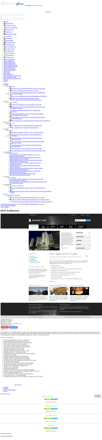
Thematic (34, 204)
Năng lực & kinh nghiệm (9, 390)
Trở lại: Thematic (5, 207)
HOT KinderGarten (11, 205)
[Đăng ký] (13, 328)
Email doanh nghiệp (8, 74)
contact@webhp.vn (48, 11)
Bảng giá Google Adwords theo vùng (12, 78)
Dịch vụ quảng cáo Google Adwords (12, 75)
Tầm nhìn (6, 388)
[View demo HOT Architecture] (5, 328)
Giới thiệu (6, 387)
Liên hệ (5, 81)
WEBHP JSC (4, 204)
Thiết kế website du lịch (9, 67)
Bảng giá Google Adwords (10, 77)
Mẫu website (7, 71)
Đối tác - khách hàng (8, 61)
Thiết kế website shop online (10, 65)
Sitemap (5, 391)
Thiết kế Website (7, 152)
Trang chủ (6, 21)
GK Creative (4, 205)
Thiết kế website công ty (9, 62)
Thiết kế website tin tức (9, 70)
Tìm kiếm (6, 79)
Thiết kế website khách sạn (10, 69)
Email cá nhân (7, 73)
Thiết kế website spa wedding (11, 66)
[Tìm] (1, 16)
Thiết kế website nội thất (9, 63)
